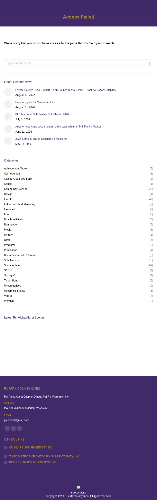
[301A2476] (75, 332)
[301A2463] (106, 332)
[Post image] (8, 92)
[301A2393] (28, 348)
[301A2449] (12, 348)
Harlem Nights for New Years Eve (35, 102)
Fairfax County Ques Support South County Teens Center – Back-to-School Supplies (65, 89)
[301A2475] (91, 332)
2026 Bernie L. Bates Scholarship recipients (41, 138)
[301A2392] (43, 348)
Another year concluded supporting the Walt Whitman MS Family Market (58, 126)
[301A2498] (28, 332)
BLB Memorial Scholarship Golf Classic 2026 (42, 114)
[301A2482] (59, 332)
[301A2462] (122, 332)
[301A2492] (43, 332)
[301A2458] (138, 332)
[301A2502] (12, 332)
